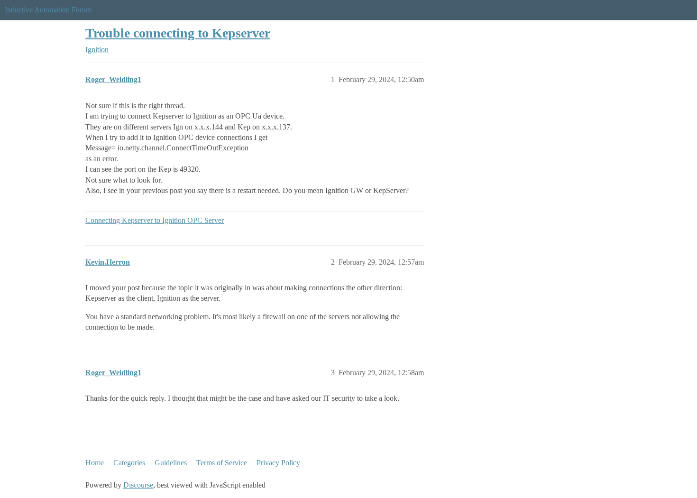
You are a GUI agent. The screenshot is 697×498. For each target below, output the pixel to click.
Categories (129, 463)
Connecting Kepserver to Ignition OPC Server (154, 220)
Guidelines (171, 463)
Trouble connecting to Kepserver (177, 33)
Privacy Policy (278, 463)
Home (94, 463)
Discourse (138, 485)
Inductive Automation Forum (48, 10)
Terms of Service (221, 463)
